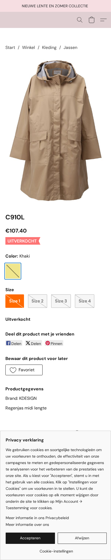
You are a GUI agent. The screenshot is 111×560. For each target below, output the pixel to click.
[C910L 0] (55, 130)
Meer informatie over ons (27, 524)
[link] (56, 549)
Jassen (70, 47)
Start (10, 47)
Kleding (49, 47)
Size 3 (61, 301)
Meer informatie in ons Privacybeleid (37, 517)
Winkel (28, 47)
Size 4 (85, 301)
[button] (80, 20)
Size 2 (37, 301)
